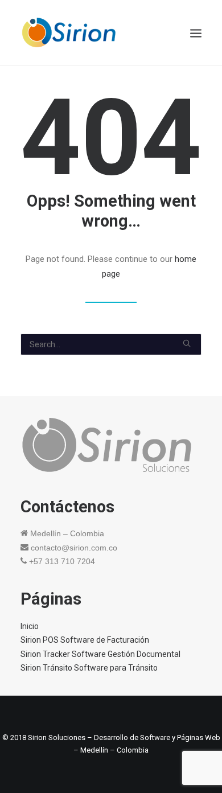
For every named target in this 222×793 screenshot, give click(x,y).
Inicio (29, 626)
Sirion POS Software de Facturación (84, 639)
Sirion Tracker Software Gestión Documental (100, 654)
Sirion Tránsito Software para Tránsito (89, 667)
